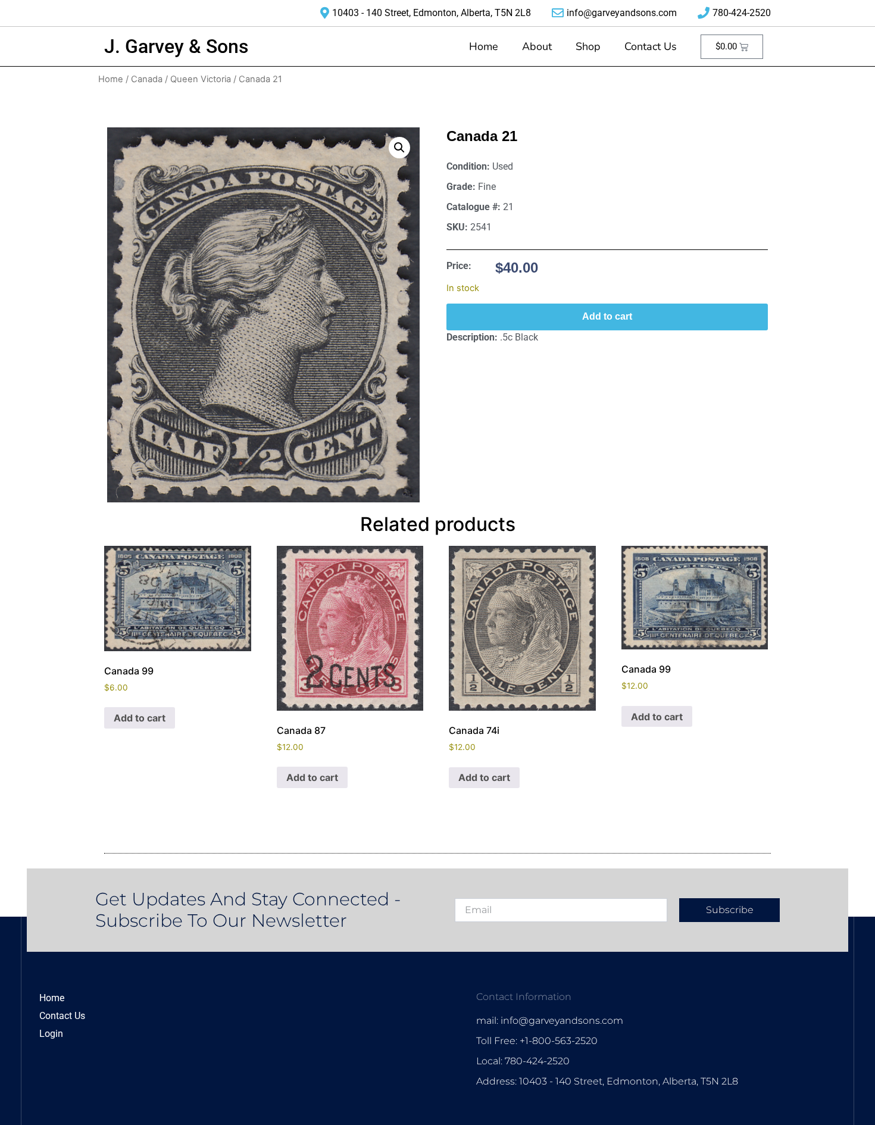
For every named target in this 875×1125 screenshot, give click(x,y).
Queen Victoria (200, 79)
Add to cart (607, 316)
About (537, 46)
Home (483, 46)
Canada (146, 79)
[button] (399, 147)
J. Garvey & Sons (176, 46)
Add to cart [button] (139, 718)
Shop (588, 46)
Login (51, 1033)
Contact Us (650, 46)
